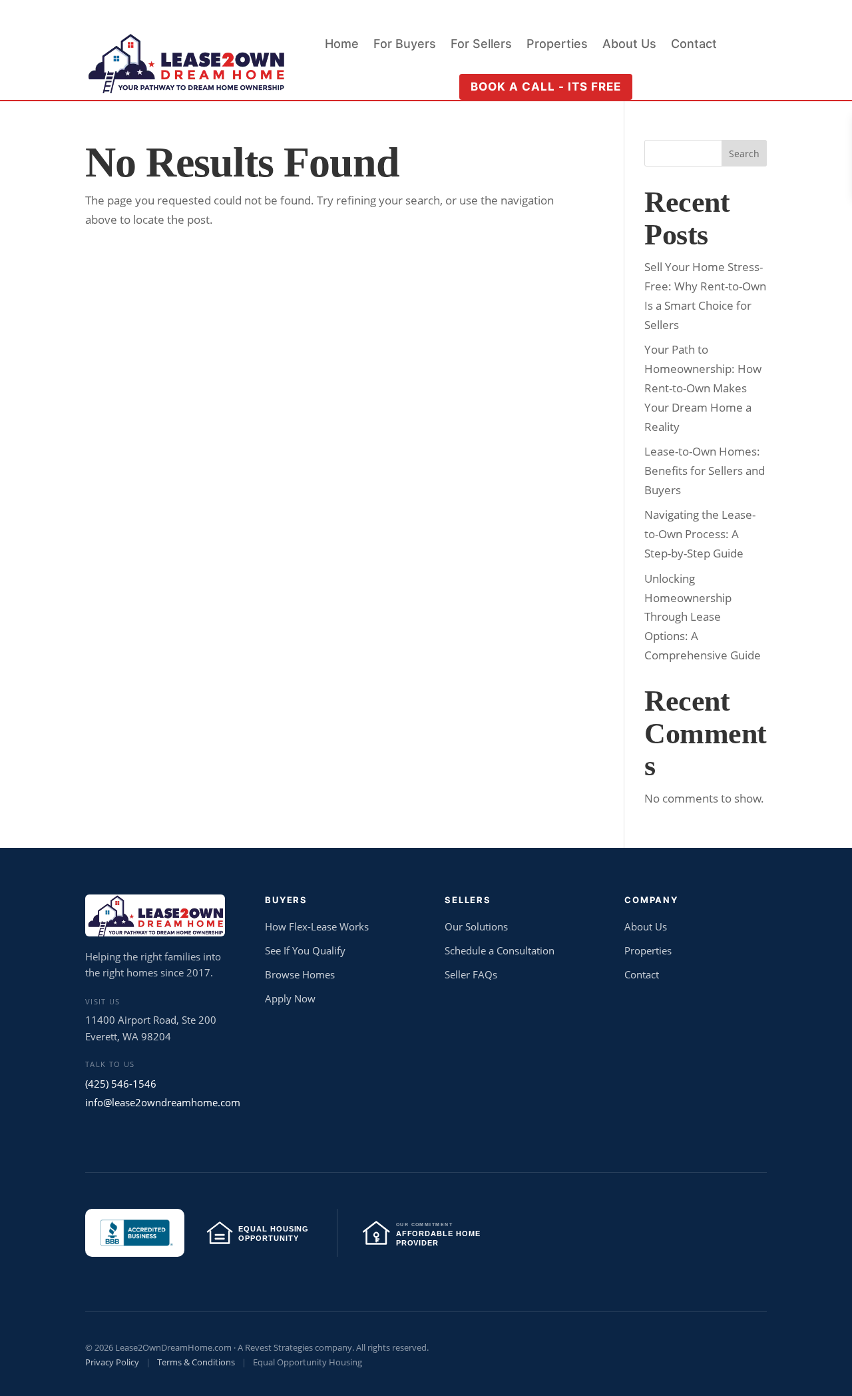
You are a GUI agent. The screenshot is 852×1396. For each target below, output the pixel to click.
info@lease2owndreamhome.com (156, 1102)
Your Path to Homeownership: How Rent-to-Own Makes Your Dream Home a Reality (702, 388)
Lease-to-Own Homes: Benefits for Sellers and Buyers (704, 471)
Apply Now (290, 998)
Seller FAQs (471, 974)
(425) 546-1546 (120, 1083)
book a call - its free (546, 86)
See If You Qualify (305, 950)
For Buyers (404, 45)
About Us (629, 45)
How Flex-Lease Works (317, 926)
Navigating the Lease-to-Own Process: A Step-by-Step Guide (699, 534)
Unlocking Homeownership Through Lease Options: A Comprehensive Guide (702, 617)
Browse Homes (300, 974)
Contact (694, 45)
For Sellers (481, 45)
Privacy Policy (112, 1362)
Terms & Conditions (196, 1362)
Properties (557, 45)
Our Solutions (476, 926)
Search (744, 153)
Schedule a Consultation (499, 950)
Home (342, 45)
